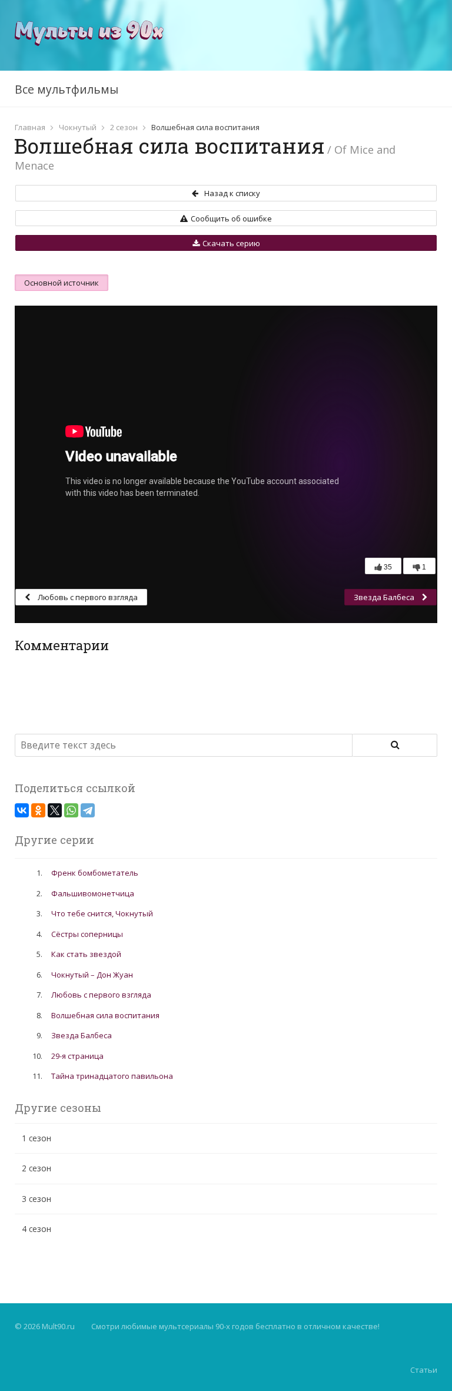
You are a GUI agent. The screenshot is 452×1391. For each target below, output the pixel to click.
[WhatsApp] (71, 810)
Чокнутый (78, 127)
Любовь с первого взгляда (87, 597)
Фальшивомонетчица (92, 893)
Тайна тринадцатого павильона (112, 1076)
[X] (55, 810)
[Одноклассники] (38, 810)
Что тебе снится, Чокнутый (102, 913)
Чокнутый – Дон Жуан (92, 974)
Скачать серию (231, 243)
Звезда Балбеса (385, 597)
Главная (30, 127)
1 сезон (36, 1138)
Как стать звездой (86, 954)
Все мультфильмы (66, 89)
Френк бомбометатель (94, 872)
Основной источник (61, 282)
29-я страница (77, 1056)
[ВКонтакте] (22, 810)
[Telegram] (88, 810)
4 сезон (36, 1228)
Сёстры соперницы (87, 934)
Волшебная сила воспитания (105, 1015)
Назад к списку (232, 193)
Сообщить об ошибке (231, 218)
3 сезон (36, 1198)
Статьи (423, 1369)
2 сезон (124, 127)
